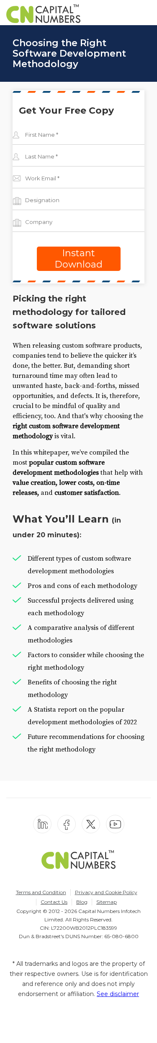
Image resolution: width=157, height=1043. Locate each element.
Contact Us (54, 902)
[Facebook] (66, 824)
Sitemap (106, 902)
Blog (82, 902)
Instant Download (78, 258)
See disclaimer (118, 994)
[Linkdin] (42, 824)
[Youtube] (115, 824)
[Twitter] (91, 824)
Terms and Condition (41, 892)
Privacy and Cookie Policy (106, 892)
